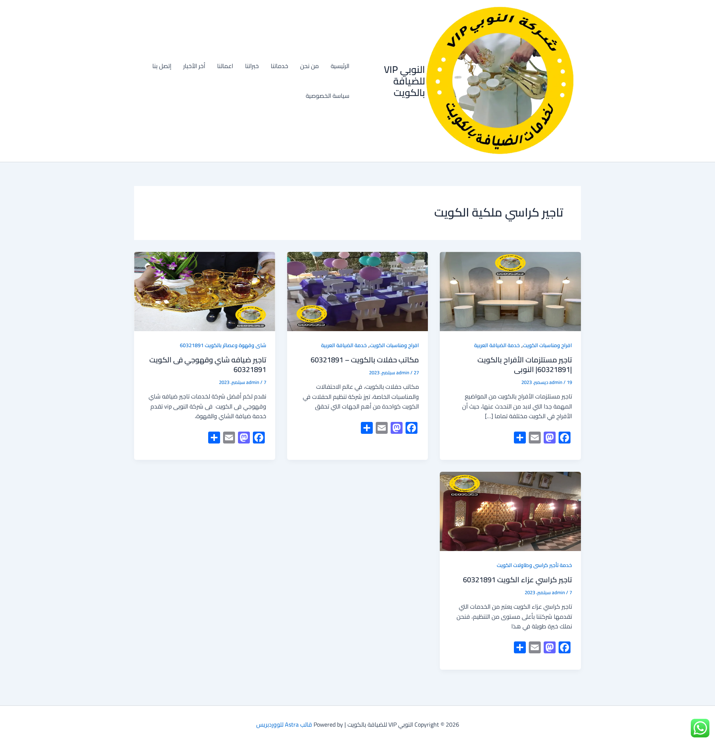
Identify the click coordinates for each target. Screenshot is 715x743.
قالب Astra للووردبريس (284, 724)
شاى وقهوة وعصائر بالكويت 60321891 (223, 345)
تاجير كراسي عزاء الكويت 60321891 (517, 579)
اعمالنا (225, 65)
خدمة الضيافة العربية (497, 345)
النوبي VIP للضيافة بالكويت (404, 81)
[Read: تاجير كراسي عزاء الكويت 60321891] (510, 511)
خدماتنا (279, 65)
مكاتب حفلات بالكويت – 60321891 (365, 359)
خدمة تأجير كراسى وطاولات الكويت (534, 565)
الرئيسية (340, 65)
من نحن (309, 65)
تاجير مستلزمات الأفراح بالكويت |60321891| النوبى (524, 364)
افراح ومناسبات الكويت (547, 345)
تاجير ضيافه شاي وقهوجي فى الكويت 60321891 (207, 364)
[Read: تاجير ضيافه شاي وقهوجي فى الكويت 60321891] (204, 291)
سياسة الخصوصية (327, 95)
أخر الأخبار (194, 65)
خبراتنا (252, 65)
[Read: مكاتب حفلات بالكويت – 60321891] (357, 291)
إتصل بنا (161, 65)
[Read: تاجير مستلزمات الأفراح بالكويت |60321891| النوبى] (510, 291)
